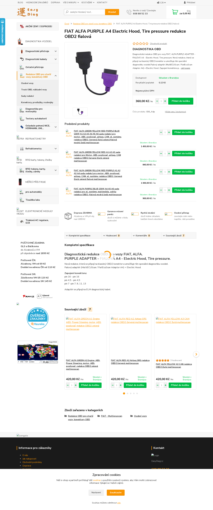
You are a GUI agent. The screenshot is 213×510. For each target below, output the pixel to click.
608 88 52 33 (140, 13)
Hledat (112, 12)
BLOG (20, 2)
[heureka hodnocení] (38, 318)
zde (119, 502)
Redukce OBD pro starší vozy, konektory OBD (38, 75)
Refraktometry (34, 148)
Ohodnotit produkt (158, 43)
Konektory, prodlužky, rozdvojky (37, 102)
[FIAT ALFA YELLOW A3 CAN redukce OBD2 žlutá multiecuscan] (175, 336)
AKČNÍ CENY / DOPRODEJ (39, 26)
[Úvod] (39, 12)
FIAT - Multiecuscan (111, 416)
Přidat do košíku (181, 101)
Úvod (66, 24)
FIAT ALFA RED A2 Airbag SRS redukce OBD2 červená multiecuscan (130, 362)
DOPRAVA (55, 2)
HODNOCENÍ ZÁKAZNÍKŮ (37, 2)
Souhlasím (116, 492)
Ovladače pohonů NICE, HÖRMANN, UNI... (38, 127)
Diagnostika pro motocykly (34, 110)
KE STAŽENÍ (87, 2)
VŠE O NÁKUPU (69, 2)
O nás (25, 455)
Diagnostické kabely (36, 59)
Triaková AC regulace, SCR (37, 221)
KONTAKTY (102, 2)
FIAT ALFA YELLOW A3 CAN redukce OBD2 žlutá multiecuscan (174, 365)
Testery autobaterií (36, 118)
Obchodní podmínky (32, 462)
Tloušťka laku (33, 199)
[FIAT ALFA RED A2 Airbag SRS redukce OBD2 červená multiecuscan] (130, 336)
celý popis (185, 68)
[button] (124, 393)
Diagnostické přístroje (37, 51)
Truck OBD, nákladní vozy (34, 89)
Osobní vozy (27, 83)
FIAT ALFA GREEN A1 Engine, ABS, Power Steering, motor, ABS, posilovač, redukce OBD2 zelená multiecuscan (83, 364)
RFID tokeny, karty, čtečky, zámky (35, 170)
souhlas (97, 480)
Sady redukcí (27, 96)
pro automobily (34, 191)
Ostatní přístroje (35, 67)
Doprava (26, 465)
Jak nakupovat (29, 458)
